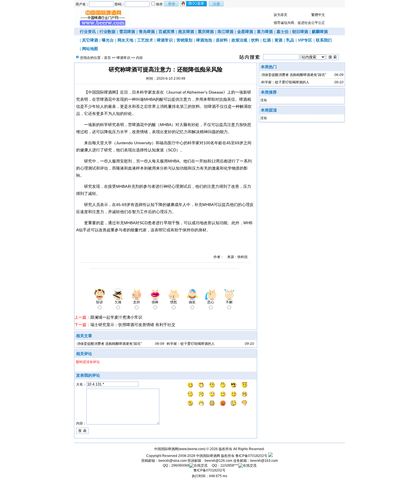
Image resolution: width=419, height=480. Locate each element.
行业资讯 (88, 31)
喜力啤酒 (265, 31)
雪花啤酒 (127, 31)
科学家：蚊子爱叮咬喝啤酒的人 (191, 344)
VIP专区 (305, 40)
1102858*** (229, 465)
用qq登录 (194, 3)
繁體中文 (318, 15)
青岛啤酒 (147, 31)
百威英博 (166, 31)
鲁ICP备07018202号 (251, 456)
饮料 (255, 40)
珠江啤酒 (225, 31)
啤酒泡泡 (204, 40)
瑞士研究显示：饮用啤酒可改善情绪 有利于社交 (132, 324)
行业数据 (107, 31)
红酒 (267, 40)
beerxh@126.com (218, 461)
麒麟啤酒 (320, 31)
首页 (107, 58)
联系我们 (324, 40)
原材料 (222, 40)
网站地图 (90, 48)
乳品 (290, 40)
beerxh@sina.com (172, 461)
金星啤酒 (245, 31)
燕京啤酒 (186, 31)
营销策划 (184, 40)
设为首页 (280, 15)
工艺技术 (145, 40)
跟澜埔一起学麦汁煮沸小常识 (116, 317)
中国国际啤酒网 (208, 456)
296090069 (180, 465)
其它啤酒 (90, 40)
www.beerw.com (191, 449)
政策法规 (239, 40)
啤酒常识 (165, 40)
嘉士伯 (282, 31)
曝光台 (108, 40)
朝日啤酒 (300, 31)
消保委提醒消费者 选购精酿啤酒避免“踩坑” (109, 344)
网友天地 (125, 40)
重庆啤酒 (206, 31)
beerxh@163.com (264, 461)
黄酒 (278, 40)
